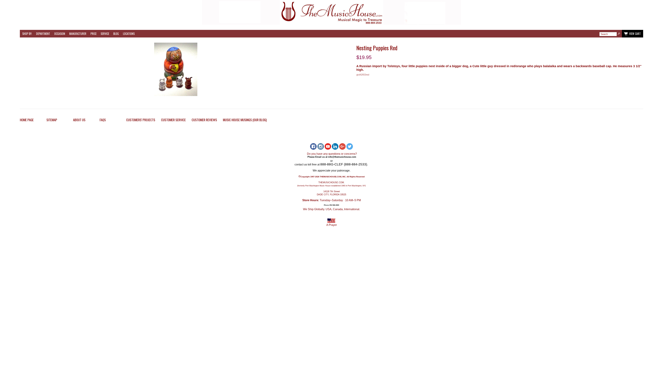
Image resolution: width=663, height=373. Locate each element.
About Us (79, 119)
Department (43, 34)
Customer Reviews (204, 119)
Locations (129, 34)
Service (105, 34)
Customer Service (173, 119)
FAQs (103, 119)
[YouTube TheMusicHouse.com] (327, 146)
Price (93, 34)
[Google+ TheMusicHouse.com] (342, 146)
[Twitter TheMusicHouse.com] (349, 146)
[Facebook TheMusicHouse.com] (313, 146)
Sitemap (51, 119)
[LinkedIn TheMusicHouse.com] (335, 146)
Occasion (59, 34)
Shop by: (27, 34)
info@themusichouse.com (342, 156)
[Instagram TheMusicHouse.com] (320, 146)
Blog (116, 34)
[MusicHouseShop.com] (331, 23)
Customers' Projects (140, 119)
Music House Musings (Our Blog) (245, 119)
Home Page (27, 119)
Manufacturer (77, 34)
